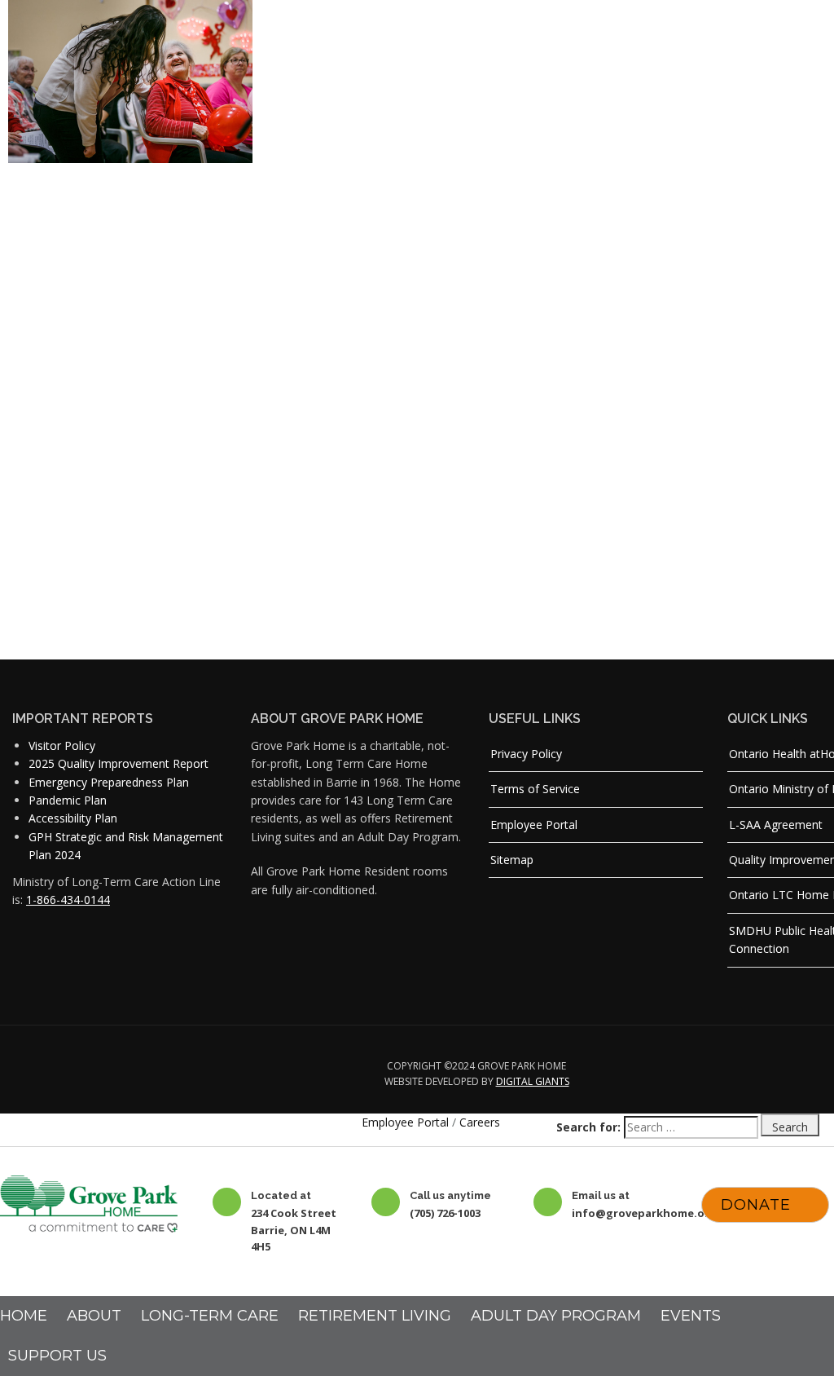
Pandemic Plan (68, 800)
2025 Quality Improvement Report (118, 763)
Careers (479, 1122)
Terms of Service (535, 788)
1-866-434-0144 (68, 899)
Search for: (588, 1127)
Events (691, 1316)
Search (790, 1127)
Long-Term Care (210, 1316)
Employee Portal (533, 824)
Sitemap (511, 859)
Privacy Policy (526, 753)
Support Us (57, 1356)
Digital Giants (532, 1081)
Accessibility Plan (73, 818)
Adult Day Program (556, 1316)
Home (23, 1316)
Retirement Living (374, 1316)
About (94, 1316)
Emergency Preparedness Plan (109, 782)
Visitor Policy (62, 745)
